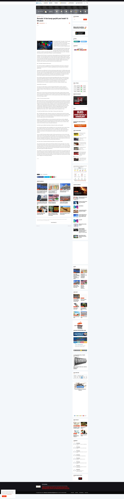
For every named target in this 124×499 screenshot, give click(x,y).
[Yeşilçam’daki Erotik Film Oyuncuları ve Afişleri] (75, 211)
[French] (76, 50)
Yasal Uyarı (86, 492)
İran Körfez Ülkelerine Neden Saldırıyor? (76, 435)
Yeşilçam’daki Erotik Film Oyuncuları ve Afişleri (83, 211)
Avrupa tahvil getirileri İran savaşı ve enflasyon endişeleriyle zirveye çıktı (52, 191)
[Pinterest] (52, 177)
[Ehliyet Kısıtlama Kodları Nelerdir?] (75, 225)
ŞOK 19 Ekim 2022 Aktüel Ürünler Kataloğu (82, 134)
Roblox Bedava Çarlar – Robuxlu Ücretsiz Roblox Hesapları (82, 236)
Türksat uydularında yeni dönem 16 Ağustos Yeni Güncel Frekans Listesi (83, 215)
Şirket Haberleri (45, 174)
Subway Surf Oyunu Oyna (76, 317)
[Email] (54, 177)
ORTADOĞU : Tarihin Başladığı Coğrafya (76, 428)
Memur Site (41, 492)
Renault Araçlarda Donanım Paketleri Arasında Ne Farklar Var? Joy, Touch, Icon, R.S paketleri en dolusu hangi (83, 230)
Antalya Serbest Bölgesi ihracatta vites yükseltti (64, 203)
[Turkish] (85, 50)
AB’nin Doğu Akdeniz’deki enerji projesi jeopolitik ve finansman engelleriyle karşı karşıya (42, 191)
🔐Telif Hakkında (47, 0)
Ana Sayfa (38, 16)
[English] (75, 50)
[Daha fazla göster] (56, 177)
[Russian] (82, 50)
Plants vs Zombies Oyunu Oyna (83, 300)
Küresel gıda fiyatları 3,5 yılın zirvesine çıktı (65, 214)
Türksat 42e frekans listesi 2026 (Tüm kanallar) (83, 202)
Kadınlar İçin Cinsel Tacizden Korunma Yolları (82, 138)
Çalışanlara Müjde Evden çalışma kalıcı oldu (41, 214)
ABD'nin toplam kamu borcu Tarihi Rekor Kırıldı (64, 191)
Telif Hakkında (81, 205)
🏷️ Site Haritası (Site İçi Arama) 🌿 (55, 0)
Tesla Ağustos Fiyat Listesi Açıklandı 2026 (82, 148)
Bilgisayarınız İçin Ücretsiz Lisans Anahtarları (83, 197)
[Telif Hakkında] (75, 207)
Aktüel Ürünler (76, 133)
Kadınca (75, 138)
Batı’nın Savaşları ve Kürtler (84, 435)
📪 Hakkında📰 (42, 0)
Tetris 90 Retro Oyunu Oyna (75, 308)
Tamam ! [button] (4, 496)
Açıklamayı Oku (9, 494)
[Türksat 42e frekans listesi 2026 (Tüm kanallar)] (75, 202)
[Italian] (79, 50)
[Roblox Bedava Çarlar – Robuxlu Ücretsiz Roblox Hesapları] (75, 236)
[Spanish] (84, 50)
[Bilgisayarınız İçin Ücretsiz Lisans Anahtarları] (75, 198)
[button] (85, 2)
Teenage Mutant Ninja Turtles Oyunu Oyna (84, 309)
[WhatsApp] (50, 177)
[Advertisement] (53, 33)
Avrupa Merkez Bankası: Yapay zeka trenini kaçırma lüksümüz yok (42, 203)
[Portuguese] (81, 50)
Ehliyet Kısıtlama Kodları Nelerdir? (82, 224)
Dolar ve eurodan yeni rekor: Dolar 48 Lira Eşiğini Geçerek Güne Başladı (53, 214)
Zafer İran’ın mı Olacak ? (83, 428)
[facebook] (82, 0)
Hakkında (76, 492)
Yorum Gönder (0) (53, 222)
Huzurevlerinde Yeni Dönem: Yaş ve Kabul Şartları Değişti (82, 143)
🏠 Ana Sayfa (38, 0)
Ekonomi (42, 16)
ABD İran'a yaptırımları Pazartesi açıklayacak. (52, 203)
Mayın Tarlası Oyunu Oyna (84, 317)
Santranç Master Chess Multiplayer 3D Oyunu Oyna (76, 300)
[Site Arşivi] (75, 220)
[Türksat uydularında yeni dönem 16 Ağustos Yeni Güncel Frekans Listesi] (75, 215)
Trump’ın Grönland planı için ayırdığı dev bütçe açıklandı (82, 159)
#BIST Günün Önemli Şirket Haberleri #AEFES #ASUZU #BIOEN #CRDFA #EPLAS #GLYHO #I (82, 154)
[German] (78, 50)
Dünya (75, 158)
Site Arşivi (80, 219)
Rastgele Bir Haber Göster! (80, 125)
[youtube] (85, 0)
